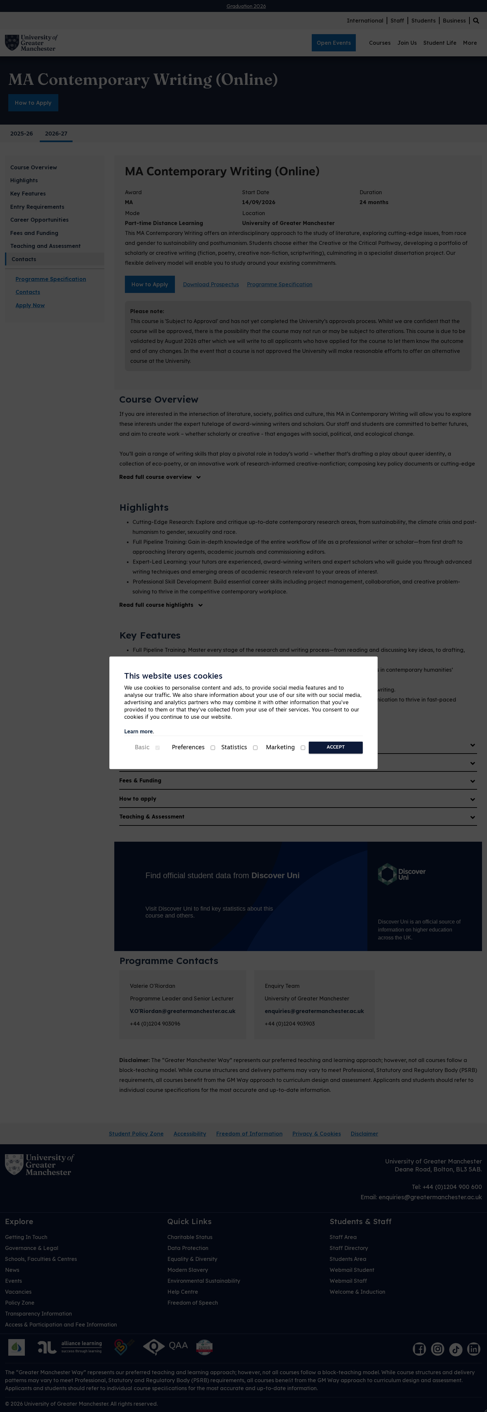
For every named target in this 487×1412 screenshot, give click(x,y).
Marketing (280, 748)
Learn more (138, 732)
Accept (336, 747)
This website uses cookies (173, 677)
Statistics (234, 748)
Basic (142, 748)
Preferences (188, 748)
